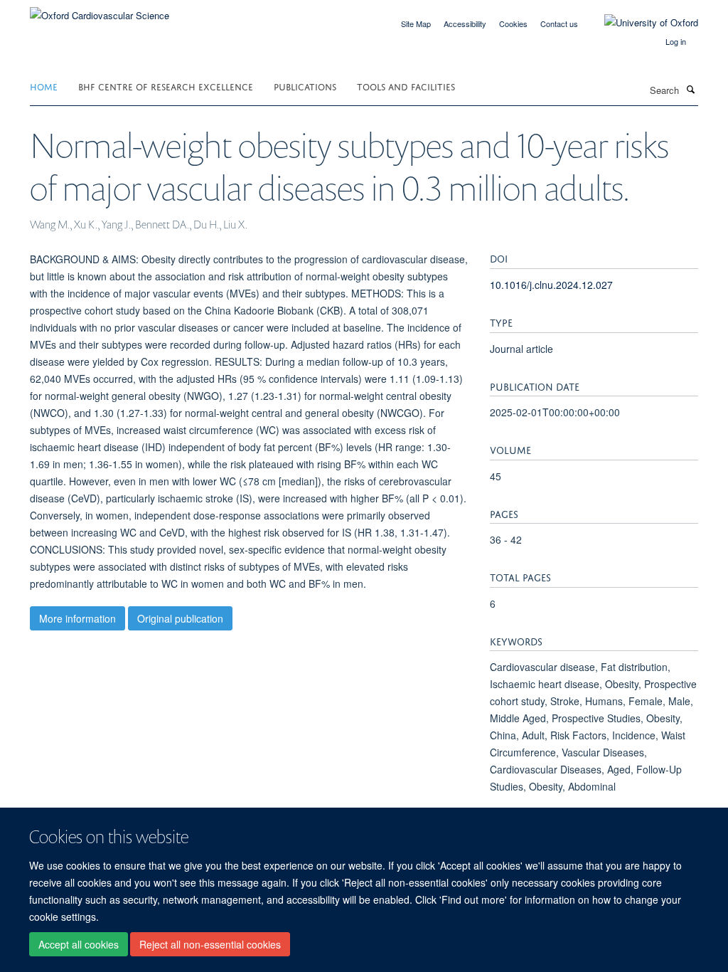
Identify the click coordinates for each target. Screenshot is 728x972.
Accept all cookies (78, 944)
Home (44, 86)
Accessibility (465, 23)
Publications (305, 86)
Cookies (513, 23)
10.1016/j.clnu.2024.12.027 (551, 285)
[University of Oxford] (640, 22)
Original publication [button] (180, 618)
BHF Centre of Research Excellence (165, 86)
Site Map (416, 23)
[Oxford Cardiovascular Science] (99, 10)
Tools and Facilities (406, 86)
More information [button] (77, 618)
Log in (675, 41)
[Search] (690, 89)
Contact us (559, 23)
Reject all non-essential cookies (210, 944)
